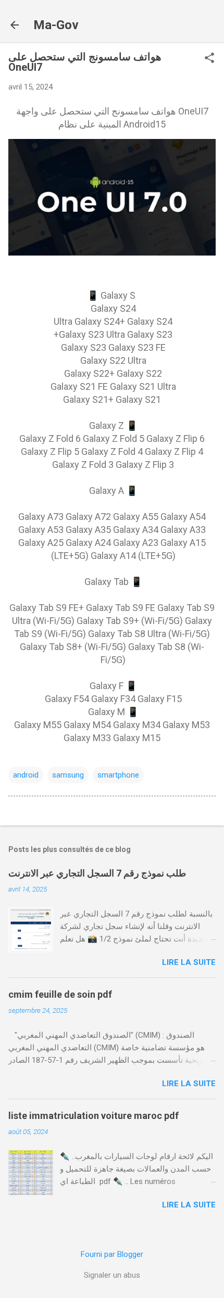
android (26, 775)
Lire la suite (189, 962)
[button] (209, 59)
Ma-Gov (56, 25)
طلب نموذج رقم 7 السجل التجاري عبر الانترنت (97, 873)
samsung (68, 775)
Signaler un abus (112, 1275)
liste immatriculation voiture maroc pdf (93, 1115)
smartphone (118, 775)
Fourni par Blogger (112, 1254)
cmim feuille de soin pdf (60, 994)
